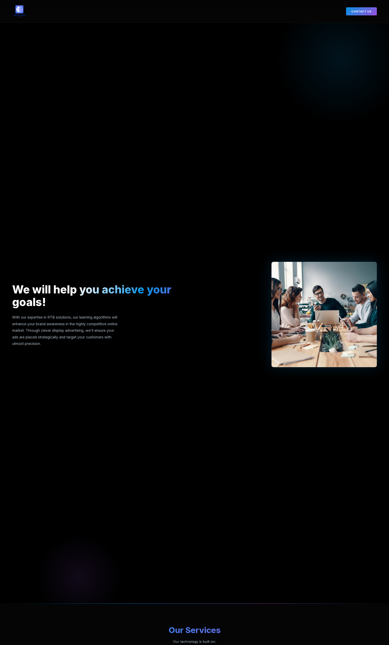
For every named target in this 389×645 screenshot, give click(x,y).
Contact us (361, 11)
